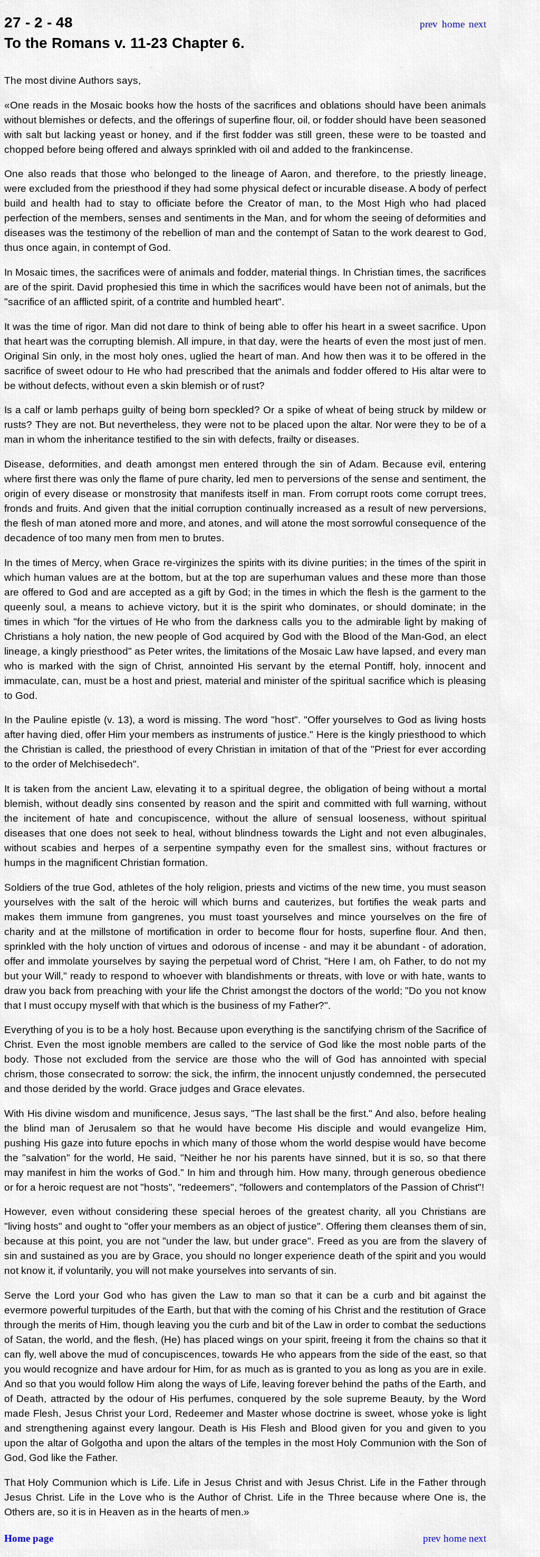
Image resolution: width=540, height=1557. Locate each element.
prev (429, 24)
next (477, 24)
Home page (28, 1538)
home (453, 24)
